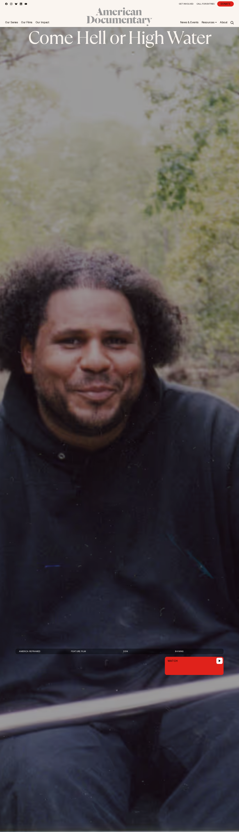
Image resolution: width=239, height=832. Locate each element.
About (223, 22)
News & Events (189, 22)
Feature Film (78, 651)
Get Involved (186, 4)
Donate (225, 3)
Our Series (11, 22)
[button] (209, 22)
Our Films (26, 22)
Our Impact (42, 22)
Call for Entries (206, 4)
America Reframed (29, 651)
